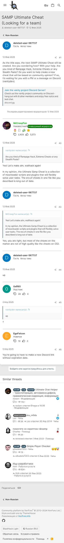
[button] (5, 5)
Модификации (28, 398)
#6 (60, 349)
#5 (60, 302)
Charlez (16, 431)
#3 (60, 207)
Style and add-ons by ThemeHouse (18, 513)
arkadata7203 (19, 449)
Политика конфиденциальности (18, 539)
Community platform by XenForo (31, 510)
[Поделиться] (55, 57)
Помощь (26, 431)
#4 (60, 270)
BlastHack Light (10, 528)
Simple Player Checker (39, 446)
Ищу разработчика (23, 463)
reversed (19, 439)
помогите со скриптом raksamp (30, 428)
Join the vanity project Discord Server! (25, 90)
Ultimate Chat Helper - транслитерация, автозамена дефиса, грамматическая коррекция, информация (35, 392)
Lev (14, 418)
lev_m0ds (32, 415)
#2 (60, 143)
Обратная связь (11, 534)
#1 (60, 57)
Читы (20, 418)
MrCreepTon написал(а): (17, 214)
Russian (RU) (31, 528)
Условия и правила (30, 534)
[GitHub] (3, 520)
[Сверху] (48, 539)
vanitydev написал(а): (16, 150)
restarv (16, 398)
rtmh (15, 466)
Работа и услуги (27, 466)
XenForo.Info (24, 516)
